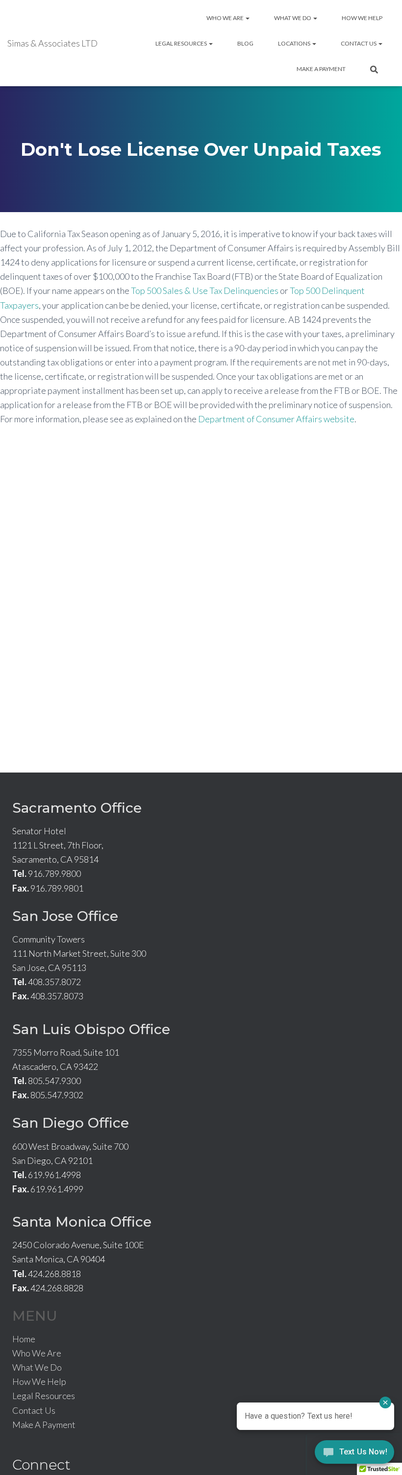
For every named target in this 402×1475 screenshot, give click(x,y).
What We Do (293, 18)
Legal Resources (181, 43)
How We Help (362, 18)
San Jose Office (65, 916)
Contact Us (359, 43)
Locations (294, 43)
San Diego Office (70, 1122)
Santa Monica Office (81, 1221)
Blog (245, 43)
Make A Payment (321, 69)
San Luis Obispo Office (91, 1029)
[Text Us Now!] (354, 1454)
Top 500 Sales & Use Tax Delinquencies (204, 290)
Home (23, 1338)
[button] (247, 18)
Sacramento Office (77, 807)
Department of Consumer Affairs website (276, 418)
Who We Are (225, 18)
